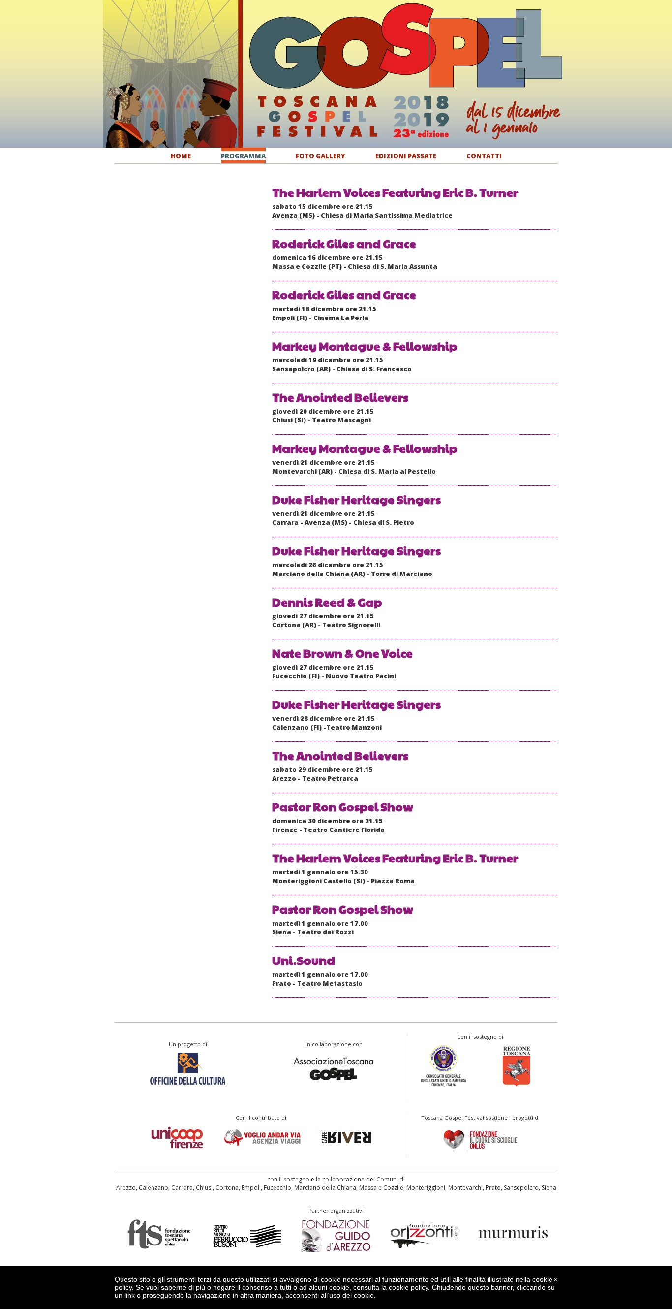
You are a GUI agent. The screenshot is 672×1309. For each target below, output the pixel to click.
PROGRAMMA (243, 155)
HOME (181, 155)
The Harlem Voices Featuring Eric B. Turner (395, 192)
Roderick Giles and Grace (344, 243)
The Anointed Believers (340, 396)
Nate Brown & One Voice (342, 652)
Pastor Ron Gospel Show (342, 806)
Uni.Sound (303, 960)
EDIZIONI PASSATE (405, 155)
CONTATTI (484, 155)
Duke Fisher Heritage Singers (356, 499)
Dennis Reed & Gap (327, 601)
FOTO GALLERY (320, 155)
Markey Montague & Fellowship (364, 345)
